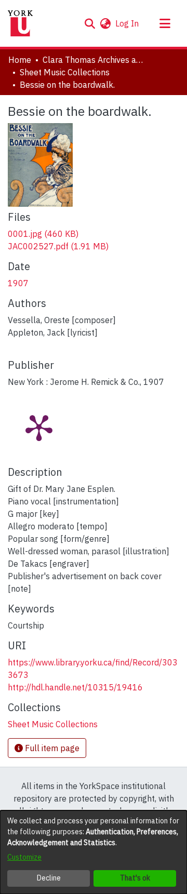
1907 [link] (18, 283)
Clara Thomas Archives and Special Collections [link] (94, 60)
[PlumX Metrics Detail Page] (39, 427)
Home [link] (19, 60)
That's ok (135, 878)
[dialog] (93, 852)
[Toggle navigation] (164, 23)
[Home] (20, 23)
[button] (89, 23)
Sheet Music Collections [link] (65, 72)
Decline (49, 878)
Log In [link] (127, 23)
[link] (43, 234)
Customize (24, 857)
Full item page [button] (51, 748)
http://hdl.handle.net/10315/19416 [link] (75, 687)
